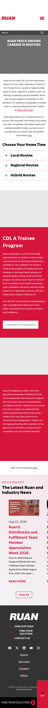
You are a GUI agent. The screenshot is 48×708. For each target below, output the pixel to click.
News (24, 675)
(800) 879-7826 (25, 110)
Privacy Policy (34, 687)
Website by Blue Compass (24, 689)
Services (24, 662)
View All (24, 594)
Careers (24, 669)
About (24, 655)
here (30, 135)
